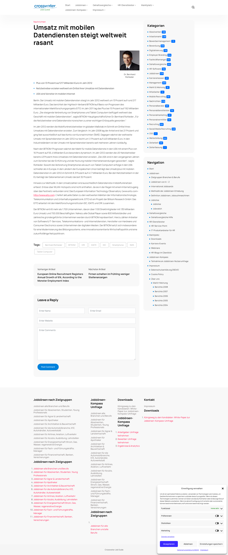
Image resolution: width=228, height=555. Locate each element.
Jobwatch (157, 208)
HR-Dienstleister (126, 5)
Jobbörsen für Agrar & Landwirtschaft (52, 416)
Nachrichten (40, 21)
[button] (222, 488)
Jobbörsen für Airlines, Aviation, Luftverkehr (55, 434)
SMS (132, 245)
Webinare (155, 248)
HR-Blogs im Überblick (161, 252)
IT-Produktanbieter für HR (163, 230)
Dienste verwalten (167, 536)
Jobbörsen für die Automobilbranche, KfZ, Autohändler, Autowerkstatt (54, 429)
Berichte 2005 (161, 300)
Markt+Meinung (160, 282)
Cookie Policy (157, 274)
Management (155, 82)
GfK (83, 245)
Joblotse (155, 200)
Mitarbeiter (154, 92)
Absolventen (155, 31)
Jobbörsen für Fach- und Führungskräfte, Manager (54, 449)
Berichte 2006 (161, 296)
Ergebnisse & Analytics (129, 445)
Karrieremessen (156, 78)
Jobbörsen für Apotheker (46, 420)
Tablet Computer (44, 251)
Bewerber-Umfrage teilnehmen (127, 441)
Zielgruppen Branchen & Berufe (165, 177)
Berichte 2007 (161, 291)
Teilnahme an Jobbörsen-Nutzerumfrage (169, 261)
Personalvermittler (158, 119)
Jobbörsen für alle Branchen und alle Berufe (99, 529)
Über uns (155, 279)
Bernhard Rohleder (53, 245)
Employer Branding (158, 55)
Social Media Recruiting (160, 128)
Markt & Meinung (157, 87)
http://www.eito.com (44, 195)
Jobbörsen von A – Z (160, 182)
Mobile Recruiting (157, 96)
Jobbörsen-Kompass (75, 9)
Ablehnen (188, 544)
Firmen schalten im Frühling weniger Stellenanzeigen (109, 275)
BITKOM (71, 245)
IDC (104, 245)
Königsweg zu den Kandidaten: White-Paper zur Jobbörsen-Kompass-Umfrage (128, 410)
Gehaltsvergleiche (102, 5)
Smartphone (118, 245)
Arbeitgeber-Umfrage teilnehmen (128, 434)
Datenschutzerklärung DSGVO (188, 550)
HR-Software (155, 68)
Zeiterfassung (155, 147)
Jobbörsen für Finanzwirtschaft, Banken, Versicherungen (54, 456)
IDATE (94, 245)
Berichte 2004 (161, 305)
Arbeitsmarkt (155, 36)
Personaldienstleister (159, 110)
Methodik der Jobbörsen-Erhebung (167, 191)
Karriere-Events (158, 243)
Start (67, 5)
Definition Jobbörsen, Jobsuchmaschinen (170, 195)
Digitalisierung (156, 50)
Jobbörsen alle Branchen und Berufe (51, 406)
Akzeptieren (169, 544)
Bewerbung (154, 45)
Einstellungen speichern (211, 544)
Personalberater (156, 105)
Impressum (204, 550)
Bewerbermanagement (160, 41)
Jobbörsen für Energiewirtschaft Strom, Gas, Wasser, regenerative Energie (55, 443)
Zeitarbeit (153, 142)
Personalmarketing (158, 115)
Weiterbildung (155, 138)
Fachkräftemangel (157, 59)
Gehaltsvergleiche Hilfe (162, 217)
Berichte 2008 (161, 287)
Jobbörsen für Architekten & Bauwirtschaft (55, 424)
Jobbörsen (80, 5)
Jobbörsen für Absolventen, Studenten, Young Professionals (56, 411)
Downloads (156, 239)
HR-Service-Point (159, 225)
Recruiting (154, 124)
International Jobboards (162, 186)
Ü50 (151, 133)
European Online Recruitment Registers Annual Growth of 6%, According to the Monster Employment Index (60, 277)
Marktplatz (146, 5)
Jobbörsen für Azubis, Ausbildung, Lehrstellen (56, 438)
